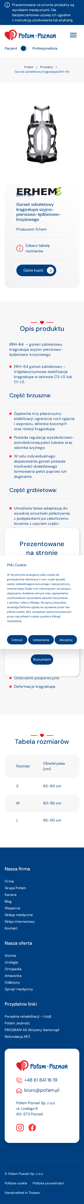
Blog (8, 901)
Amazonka (13, 975)
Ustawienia (41, 640)
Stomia (10, 955)
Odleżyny (12, 982)
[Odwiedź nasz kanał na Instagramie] (20, 1127)
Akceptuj (65, 640)
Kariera (10, 894)
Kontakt (11, 928)
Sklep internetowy (20, 921)
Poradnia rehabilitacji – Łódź (28, 1016)
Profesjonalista (44, 48)
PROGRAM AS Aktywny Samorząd (32, 1030)
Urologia (11, 962)
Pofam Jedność (17, 1023)
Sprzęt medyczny (19, 989)
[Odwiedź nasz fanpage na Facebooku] (32, 1127)
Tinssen (34, 1193)
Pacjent (11, 48)
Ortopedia (13, 969)
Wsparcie (12, 908)
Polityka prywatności (48, 1183)
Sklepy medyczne (19, 915)
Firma (9, 881)
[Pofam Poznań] (30, 35)
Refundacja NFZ (17, 1036)
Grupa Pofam (15, 888)
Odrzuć (17, 640)
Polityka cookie (16, 1183)
